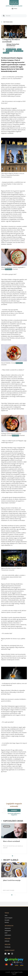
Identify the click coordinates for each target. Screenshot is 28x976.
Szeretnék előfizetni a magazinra (14, 814)
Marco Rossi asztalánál (11, 841)
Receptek (7, 920)
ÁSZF (6, 932)
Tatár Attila (6, 52)
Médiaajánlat (8, 930)
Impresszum (8, 928)
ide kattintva (8, 269)
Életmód (7, 922)
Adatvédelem (8, 935)
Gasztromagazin (8, 917)
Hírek (6, 915)
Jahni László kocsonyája (11, 880)
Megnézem (14, 810)
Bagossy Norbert (18, 51)
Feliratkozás (7, 947)
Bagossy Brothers (11, 49)
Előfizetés (7, 941)
